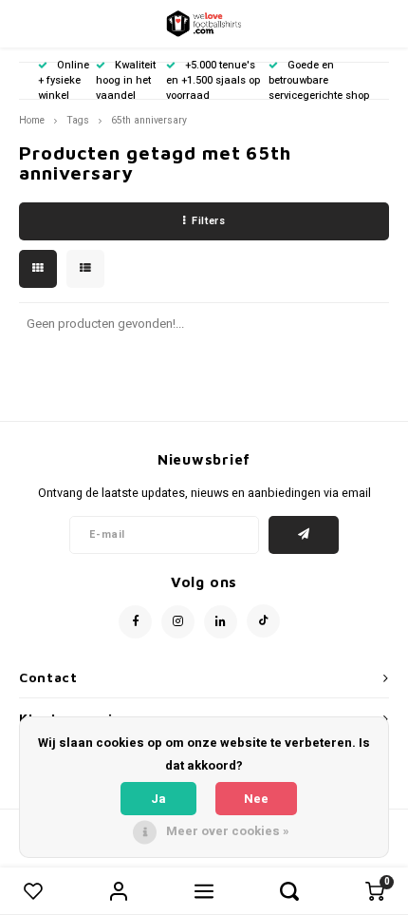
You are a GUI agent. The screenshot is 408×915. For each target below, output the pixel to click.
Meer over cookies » (227, 831)
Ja (158, 799)
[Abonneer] (304, 535)
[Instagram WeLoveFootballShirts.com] (178, 622)
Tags (77, 120)
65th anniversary (149, 120)
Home (32, 120)
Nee (256, 799)
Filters (208, 221)
